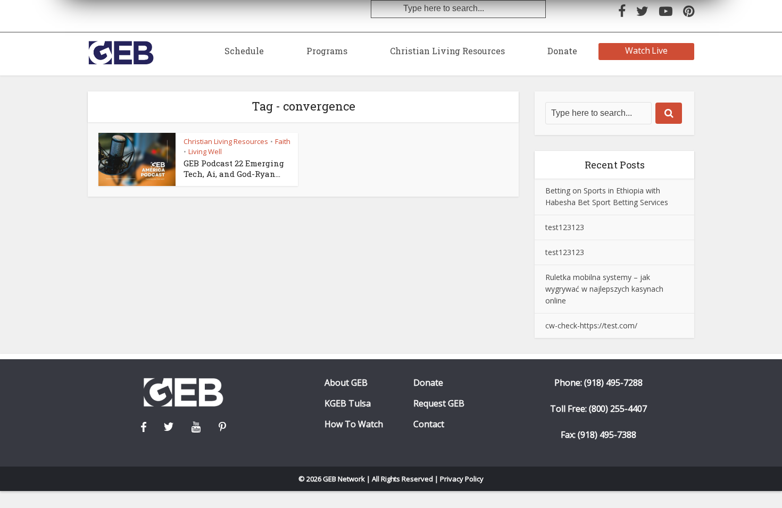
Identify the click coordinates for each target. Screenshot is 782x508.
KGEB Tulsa (348, 404)
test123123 (564, 227)
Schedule (244, 50)
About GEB (346, 383)
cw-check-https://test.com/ (591, 325)
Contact (428, 424)
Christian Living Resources (447, 50)
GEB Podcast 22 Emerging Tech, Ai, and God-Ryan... (234, 168)
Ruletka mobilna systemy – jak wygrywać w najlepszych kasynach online (604, 289)
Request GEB (438, 404)
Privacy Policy (462, 479)
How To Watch (354, 424)
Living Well (205, 151)
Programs (326, 50)
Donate (562, 50)
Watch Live (646, 50)
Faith (282, 141)
